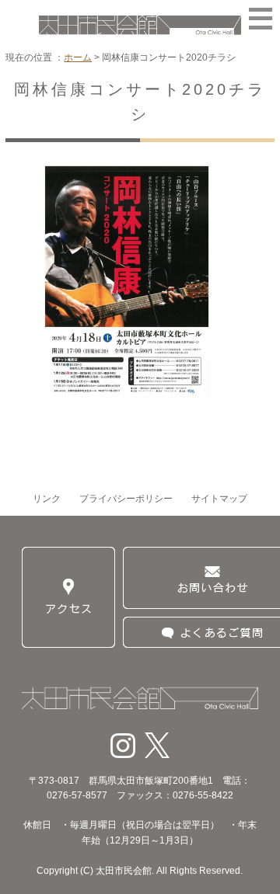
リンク (47, 498)
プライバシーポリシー (126, 498)
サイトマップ (219, 498)
